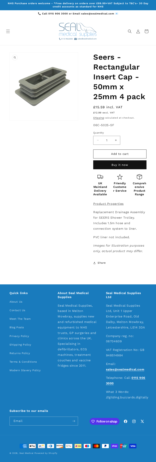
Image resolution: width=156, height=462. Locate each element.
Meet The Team (20, 318)
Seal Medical (26, 453)
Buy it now (119, 165)
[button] (8, 31)
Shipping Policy (20, 344)
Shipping (98, 117)
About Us (16, 301)
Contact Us (17, 310)
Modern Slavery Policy (25, 370)
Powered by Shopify (45, 453)
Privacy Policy (19, 336)
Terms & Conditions (23, 361)
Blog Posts (17, 327)
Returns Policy (20, 353)
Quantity (98, 132)
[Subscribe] (73, 421)
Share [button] (102, 262)
